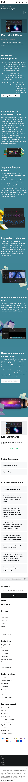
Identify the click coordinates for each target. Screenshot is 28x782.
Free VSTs (3, 677)
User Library (4, 664)
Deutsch (2, 760)
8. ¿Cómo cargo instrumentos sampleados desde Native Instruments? (12, 568)
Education (4, 631)
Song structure (5, 730)
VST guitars (4, 692)
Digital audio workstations (8, 724)
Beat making (4, 713)
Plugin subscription (6, 697)
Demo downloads (6, 667)
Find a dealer (4, 653)
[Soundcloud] (9, 605)
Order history (4, 650)
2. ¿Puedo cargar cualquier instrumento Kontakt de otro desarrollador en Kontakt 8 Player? (12, 498)
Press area (4, 629)
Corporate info (5, 617)
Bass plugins (4, 686)
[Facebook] (2, 605)
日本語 (2, 758)
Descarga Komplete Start (10, 96)
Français (3, 764)
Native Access (5, 656)
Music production (6, 716)
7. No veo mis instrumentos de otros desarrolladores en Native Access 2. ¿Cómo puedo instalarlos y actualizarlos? (13, 557)
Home (2, 6)
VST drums (4, 694)
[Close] (26, 768)
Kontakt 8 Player (8, 9)
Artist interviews (5, 710)
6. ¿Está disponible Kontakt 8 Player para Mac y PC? (12, 546)
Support (3, 623)
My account (4, 647)
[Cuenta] (19, 2)
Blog (2, 614)
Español (2, 766)
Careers (3, 626)
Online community (6, 661)
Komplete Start (12, 83)
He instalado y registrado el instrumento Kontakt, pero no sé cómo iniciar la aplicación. (12, 537)
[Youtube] (7, 605)
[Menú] (26, 2)
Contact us (4, 620)
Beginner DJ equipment (7, 719)
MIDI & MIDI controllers (7, 722)
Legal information (6, 634)
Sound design (5, 727)
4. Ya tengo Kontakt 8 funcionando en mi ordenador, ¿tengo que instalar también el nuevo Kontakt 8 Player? (12, 525)
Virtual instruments (6, 680)
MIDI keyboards (5, 683)
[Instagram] (4, 605)
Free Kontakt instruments (8, 707)
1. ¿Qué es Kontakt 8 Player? (11, 489)
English (2, 756)
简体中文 (3, 762)
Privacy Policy (9, 780)
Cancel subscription (6, 659)
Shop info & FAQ (5, 644)
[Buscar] (16, 2)
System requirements (10, 465)
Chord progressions (6, 733)
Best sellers (8, 6)
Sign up (14, 595)
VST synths (4, 689)
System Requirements (10, 471)
